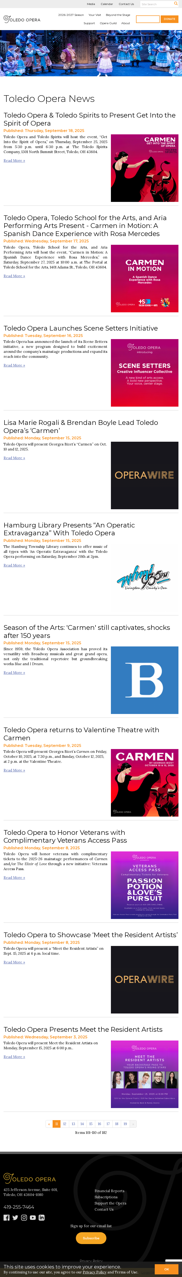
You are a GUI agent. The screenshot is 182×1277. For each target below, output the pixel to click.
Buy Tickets (147, 19)
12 (64, 1124)
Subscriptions (106, 1197)
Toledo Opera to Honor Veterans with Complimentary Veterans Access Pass (65, 836)
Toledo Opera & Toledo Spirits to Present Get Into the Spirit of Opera (90, 119)
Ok (166, 1269)
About (125, 23)
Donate (169, 19)
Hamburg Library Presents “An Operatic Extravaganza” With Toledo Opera (69, 529)
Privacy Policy (91, 1261)
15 (90, 1124)
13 (73, 1124)
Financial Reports (109, 1191)
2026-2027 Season (71, 15)
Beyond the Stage (118, 15)
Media (91, 4)
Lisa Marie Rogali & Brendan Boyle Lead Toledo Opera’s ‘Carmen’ (81, 426)
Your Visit (95, 15)
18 (116, 1124)
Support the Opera (110, 1203)
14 (82, 1124)
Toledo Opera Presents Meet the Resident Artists (83, 1029)
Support (89, 23)
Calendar (107, 4)
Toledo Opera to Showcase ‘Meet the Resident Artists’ (91, 935)
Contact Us (126, 4)
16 (99, 1124)
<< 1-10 (49, 1123)
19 (125, 1124)
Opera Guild (108, 23)
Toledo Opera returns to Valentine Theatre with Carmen (81, 734)
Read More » (14, 160)
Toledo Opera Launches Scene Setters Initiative (81, 328)
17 (108, 1124)
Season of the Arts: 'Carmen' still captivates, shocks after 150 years (87, 631)
